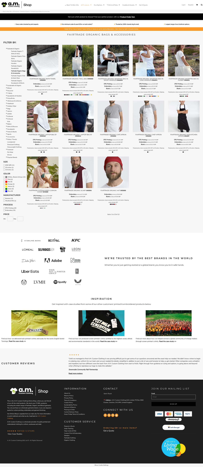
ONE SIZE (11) (9, 165)
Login (183, 5)
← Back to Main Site (6, 11)
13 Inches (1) (9, 170)
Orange (10, 184)
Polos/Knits (11, 98)
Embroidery (37, 84)
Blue (9, 191)
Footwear (10, 150)
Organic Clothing (69, 440)
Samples (67, 435)
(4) (11, 189)
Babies (9, 124)
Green (10, 189)
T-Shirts (9, 93)
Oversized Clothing (13, 144)
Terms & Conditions (70, 400)
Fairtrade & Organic (24, 11)
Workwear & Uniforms (14, 101)
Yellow (10, 186)
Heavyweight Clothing (14, 147)
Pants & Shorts (12, 132)
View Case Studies (15, 434)
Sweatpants (11, 129)
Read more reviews (76, 373)
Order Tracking (68, 428)
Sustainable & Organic (14, 85)
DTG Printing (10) (10, 208)
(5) (10, 182)
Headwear (10, 103)
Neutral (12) (9, 198)
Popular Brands (12, 157)
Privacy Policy (68, 398)
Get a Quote (108, 430)
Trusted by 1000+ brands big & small (127, 24)
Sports (9, 134)
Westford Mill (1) (10, 201)
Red (9, 182)
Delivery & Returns (70, 407)
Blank (37, 86)
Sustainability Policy (70, 405)
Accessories (11, 137)
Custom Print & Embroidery (72, 433)
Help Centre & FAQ (70, 431)
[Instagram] (112, 415)
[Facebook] (105, 415)
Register (190, 5)
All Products (16, 11)
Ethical (9, 88)
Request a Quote (69, 426)
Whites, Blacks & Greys (15, 177)
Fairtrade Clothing (70, 438)
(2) (10, 179)
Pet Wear (10, 152)
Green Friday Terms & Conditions (74, 414)
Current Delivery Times (71, 412)
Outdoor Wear (11, 106)
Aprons (9, 111)
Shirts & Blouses (12, 126)
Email (153, 393)
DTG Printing (73, 82)
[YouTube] (116, 415)
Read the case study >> (17, 341)
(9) (10, 191)
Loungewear (11, 142)
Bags (8, 109)
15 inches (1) (9, 167)
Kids (8, 121)
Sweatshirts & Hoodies (14, 96)
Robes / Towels (12, 139)
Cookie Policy (68, 402)
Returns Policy (68, 396)
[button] (86, 4)
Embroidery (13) (10, 210)
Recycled (10, 91)
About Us (67, 393)
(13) (16, 177)
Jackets (9, 114)
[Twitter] (109, 415)
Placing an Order (69, 410)
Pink (9, 179)
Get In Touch (108, 394)
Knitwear (10, 116)
